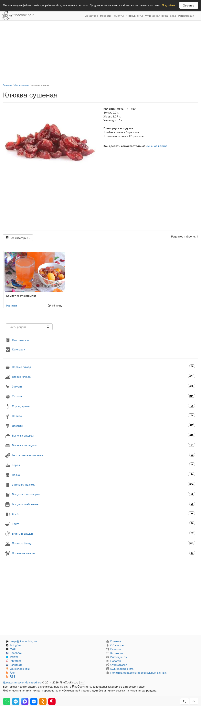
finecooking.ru (24, 14)
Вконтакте (16, 665)
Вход (173, 15)
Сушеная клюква (156, 146)
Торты (103, 465)
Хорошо (188, 5)
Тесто (103, 523)
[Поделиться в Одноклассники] (43, 701)
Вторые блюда (103, 376)
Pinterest (15, 661)
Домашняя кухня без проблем (22, 682)
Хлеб (103, 514)
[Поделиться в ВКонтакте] (33, 701)
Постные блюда (103, 543)
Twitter (14, 657)
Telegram (16, 645)
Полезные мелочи (103, 553)
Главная (7, 85)
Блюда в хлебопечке (103, 504)
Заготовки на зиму (103, 484)
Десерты (103, 425)
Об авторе (91, 15)
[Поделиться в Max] (24, 701)
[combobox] (25, 326)
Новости (105, 15)
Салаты (103, 396)
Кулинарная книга (156, 15)
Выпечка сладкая (103, 435)
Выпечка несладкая (103, 445)
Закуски (103, 386)
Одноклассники (20, 669)
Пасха (103, 474)
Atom (13, 672)
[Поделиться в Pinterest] (52, 701)
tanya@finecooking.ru (23, 641)
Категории (18, 349)
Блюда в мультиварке (103, 494)
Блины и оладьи (103, 533)
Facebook (16, 653)
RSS (12, 676)
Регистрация (186, 15)
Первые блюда (103, 367)
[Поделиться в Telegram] (15, 701)
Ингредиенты (134, 15)
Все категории (19, 238)
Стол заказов (20, 340)
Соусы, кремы (103, 406)
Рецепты (118, 15)
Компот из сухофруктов (21, 296)
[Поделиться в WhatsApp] (6, 701)
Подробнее (168, 5)
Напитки (11, 305)
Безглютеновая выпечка (103, 455)
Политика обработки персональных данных (138, 672)
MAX (13, 649)
